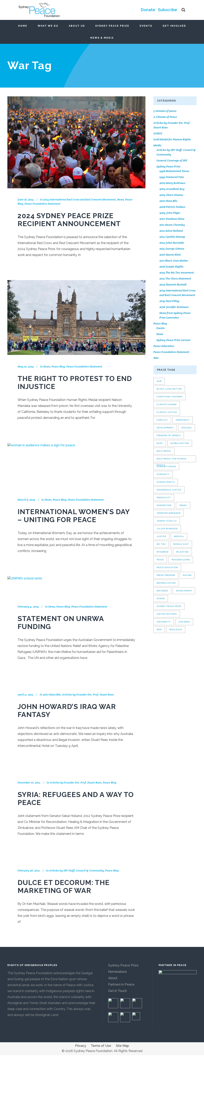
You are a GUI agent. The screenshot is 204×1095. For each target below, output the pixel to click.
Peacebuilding (181, 560)
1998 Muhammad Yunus (174, 171)
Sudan (161, 598)
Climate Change (167, 404)
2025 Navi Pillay (169, 301)
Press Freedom (166, 575)
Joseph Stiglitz (167, 521)
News (120, 199)
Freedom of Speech (169, 435)
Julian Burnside (167, 528)
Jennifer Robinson (168, 513)
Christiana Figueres (169, 397)
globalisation (180, 443)
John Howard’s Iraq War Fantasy (67, 710)
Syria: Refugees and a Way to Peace (76, 798)
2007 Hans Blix (52, 694)
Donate (148, 9)
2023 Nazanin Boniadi (172, 284)
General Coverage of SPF (171, 160)
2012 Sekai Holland (171, 230)
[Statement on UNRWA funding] (24, 585)
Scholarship (184, 591)
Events (160, 328)
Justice (161, 536)
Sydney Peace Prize (168, 166)
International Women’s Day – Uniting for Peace (74, 516)
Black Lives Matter (169, 389)
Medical (179, 536)
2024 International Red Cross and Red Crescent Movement (79, 199)
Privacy (80, 1046)
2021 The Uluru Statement (175, 278)
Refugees (162, 591)
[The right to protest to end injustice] (76, 317)
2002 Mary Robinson (172, 183)
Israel (183, 505)
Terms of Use (101, 1046)
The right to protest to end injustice (75, 382)
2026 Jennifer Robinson (174, 307)
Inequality (164, 497)
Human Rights (166, 482)
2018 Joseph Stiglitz (171, 266)
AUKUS (157, 133)
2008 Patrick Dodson (172, 207)
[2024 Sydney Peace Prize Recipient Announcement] (76, 142)
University (164, 622)
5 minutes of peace (165, 111)
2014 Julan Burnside (171, 242)
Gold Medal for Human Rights (172, 139)
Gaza (160, 443)
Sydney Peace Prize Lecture (173, 340)
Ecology (186, 428)
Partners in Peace (121, 984)
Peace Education (163, 346)
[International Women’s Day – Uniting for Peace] (41, 465)
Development (165, 428)
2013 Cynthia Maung (172, 236)
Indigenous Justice (169, 490)
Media (157, 145)
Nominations (117, 972)
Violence (184, 622)
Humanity (163, 474)
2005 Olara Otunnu (171, 195)
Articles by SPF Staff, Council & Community (76, 870)
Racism (187, 575)
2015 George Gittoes (171, 248)
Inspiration (164, 505)
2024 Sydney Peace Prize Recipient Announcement (69, 220)
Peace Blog (58, 366)
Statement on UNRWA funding (61, 622)
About (112, 978)
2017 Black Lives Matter (173, 260)
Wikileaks (175, 629)
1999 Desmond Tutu (171, 177)
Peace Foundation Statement (42, 203)
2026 (159, 381)
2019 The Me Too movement (176, 272)
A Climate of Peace (165, 117)
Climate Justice (167, 412)
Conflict (162, 420)
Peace (160, 560)
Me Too (161, 544)
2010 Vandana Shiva (171, 219)
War (156, 358)
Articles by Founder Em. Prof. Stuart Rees (88, 694)
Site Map (122, 1046)
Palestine (182, 552)
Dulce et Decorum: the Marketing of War (64, 886)
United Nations (167, 614)
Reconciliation (166, 583)
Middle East (181, 544)
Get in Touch (117, 991)
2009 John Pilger (169, 213)
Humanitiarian (166, 466)
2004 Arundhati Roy (171, 189)
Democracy (183, 420)
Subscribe (167, 9)
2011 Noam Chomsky (172, 225)
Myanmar (162, 552)
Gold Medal (164, 451)
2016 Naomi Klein (170, 254)
